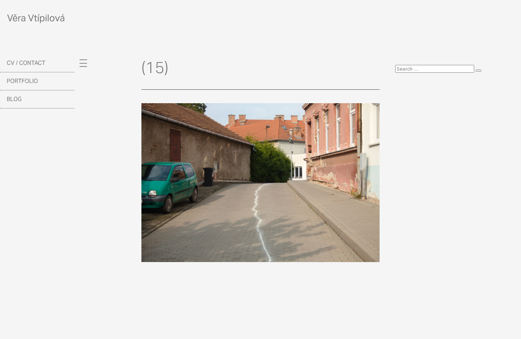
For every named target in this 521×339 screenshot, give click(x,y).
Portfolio (22, 81)
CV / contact (26, 63)
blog (14, 99)
